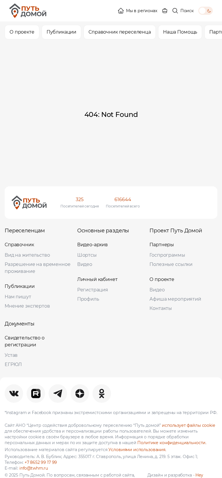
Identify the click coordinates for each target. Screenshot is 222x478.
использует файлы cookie (188, 425)
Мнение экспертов (27, 306)
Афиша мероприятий (175, 299)
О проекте (161, 279)
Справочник (19, 244)
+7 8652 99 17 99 (41, 462)
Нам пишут (18, 296)
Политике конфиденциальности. (171, 442)
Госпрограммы (167, 255)
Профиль (88, 299)
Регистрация (92, 290)
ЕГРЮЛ (13, 364)
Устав (11, 355)
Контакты (160, 308)
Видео (84, 264)
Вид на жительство (27, 255)
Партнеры (161, 244)
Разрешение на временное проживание (38, 268)
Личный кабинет (97, 279)
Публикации (20, 286)
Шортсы (87, 255)
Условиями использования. (137, 449)
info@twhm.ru (33, 468)
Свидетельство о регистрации (25, 341)
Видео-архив (92, 244)
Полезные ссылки (171, 264)
